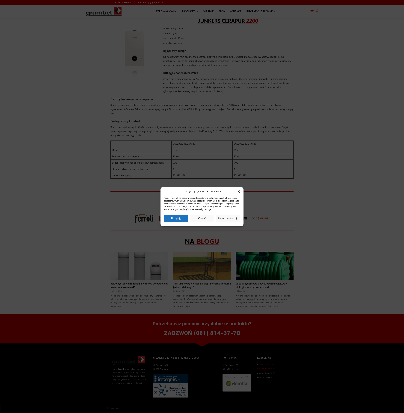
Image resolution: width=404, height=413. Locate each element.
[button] (238, 191)
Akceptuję (176, 218)
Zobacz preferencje (228, 218)
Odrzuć (202, 218)
